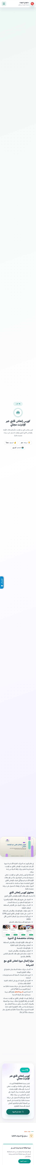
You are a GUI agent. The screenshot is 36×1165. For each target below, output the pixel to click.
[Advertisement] (17, 1033)
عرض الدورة (23, 1161)
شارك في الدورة (16, 1112)
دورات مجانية (27, 1131)
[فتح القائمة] (4, 3)
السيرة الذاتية (19, 992)
